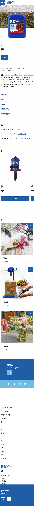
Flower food (3, 418)
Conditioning (5, 411)
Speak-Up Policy (4, 458)
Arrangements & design (5, 415)
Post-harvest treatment (20, 68)
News (2, 433)
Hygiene (2, 422)
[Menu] (2, 2)
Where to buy (4, 448)
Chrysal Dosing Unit (22, 134)
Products (6, 68)
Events (2, 455)
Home (2, 68)
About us (2, 444)
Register (9, 372)
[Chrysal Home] (11, 2)
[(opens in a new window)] (8, 384)
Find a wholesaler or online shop (4, 58)
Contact (12, 440)
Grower (11, 68)
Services (12, 429)
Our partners (3, 451)
